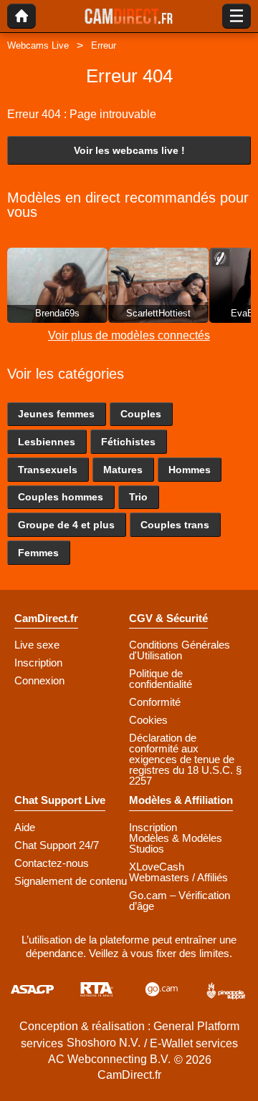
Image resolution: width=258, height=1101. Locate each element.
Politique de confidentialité (160, 678)
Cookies (148, 720)
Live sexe (36, 645)
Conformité (155, 702)
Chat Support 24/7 (56, 845)
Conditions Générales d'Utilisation (179, 650)
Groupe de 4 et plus (66, 524)
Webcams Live (38, 45)
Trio (138, 497)
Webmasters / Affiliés (178, 877)
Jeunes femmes (56, 413)
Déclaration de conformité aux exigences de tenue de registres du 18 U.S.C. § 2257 (185, 759)
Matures (123, 469)
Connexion (39, 680)
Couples (140, 413)
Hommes (189, 469)
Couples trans (174, 524)
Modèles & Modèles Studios (175, 843)
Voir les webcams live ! (129, 150)
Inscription (38, 662)
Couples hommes (60, 497)
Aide (24, 827)
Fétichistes (128, 441)
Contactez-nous (51, 863)
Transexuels (47, 469)
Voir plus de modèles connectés (129, 335)
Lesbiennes (46, 441)
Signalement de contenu (70, 881)
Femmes (38, 552)
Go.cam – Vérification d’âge (179, 900)
